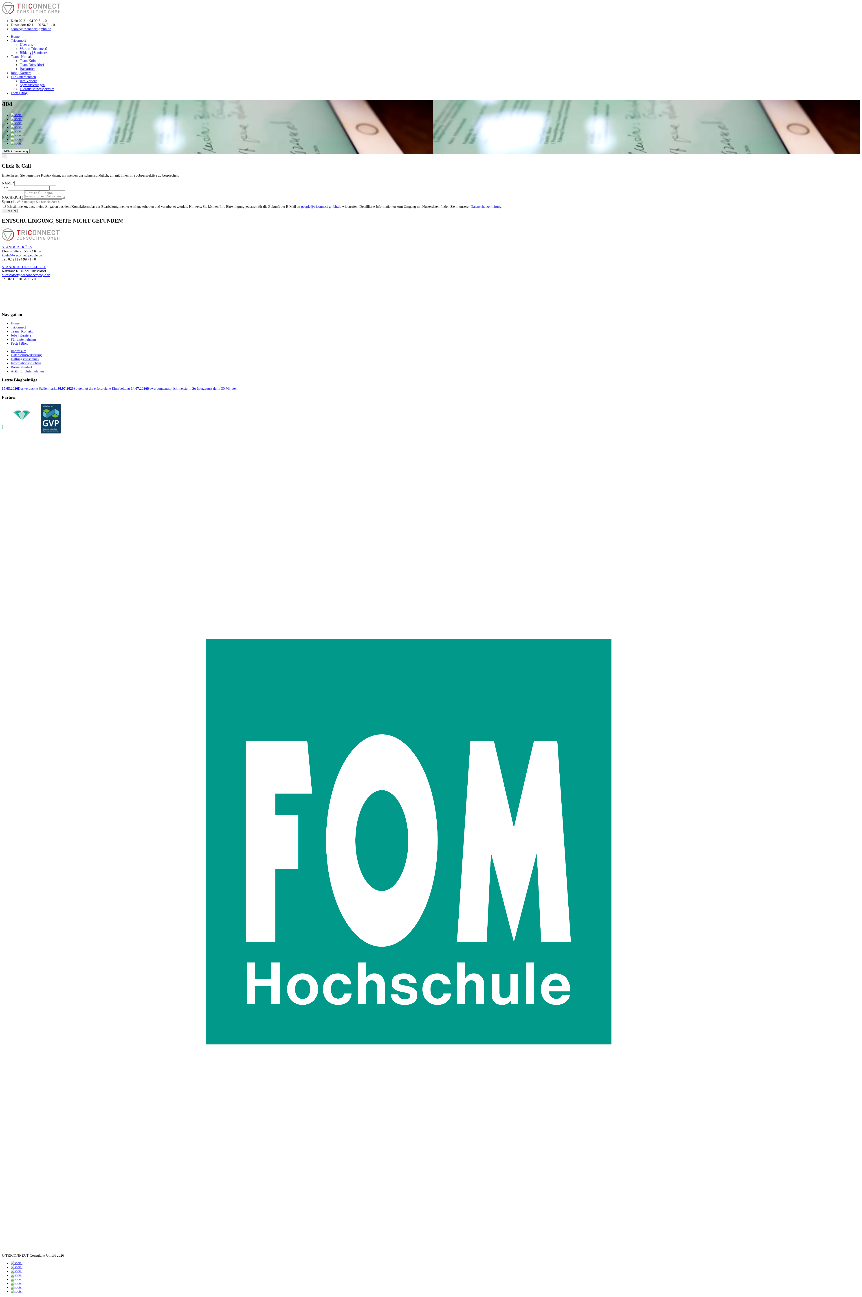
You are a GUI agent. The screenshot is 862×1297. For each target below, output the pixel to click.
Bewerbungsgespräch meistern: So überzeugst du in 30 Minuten (184, 388)
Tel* (5, 188)
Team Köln (28, 61)
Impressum (18, 351)
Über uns (26, 44)
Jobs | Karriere (21, 73)
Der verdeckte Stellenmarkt (29, 388)
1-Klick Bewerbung (16, 151)
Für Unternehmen (23, 77)
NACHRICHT (12, 197)
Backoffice (27, 69)
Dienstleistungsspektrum (37, 89)
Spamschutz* (11, 201)
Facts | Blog (19, 93)
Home (15, 36)
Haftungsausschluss (25, 359)
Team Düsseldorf (32, 65)
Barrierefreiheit (21, 367)
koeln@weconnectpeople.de (22, 255)
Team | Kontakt (22, 57)
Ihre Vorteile (28, 81)
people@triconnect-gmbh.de (31, 29)
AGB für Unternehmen (27, 371)
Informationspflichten (26, 363)
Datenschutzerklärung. (486, 206)
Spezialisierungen (32, 85)
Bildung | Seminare (33, 53)
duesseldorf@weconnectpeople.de (26, 275)
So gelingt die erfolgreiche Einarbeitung (94, 388)
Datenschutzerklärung (26, 355)
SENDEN (10, 211)
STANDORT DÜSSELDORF (24, 267)
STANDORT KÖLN (17, 247)
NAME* (8, 183)
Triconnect (18, 40)
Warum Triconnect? (34, 48)
